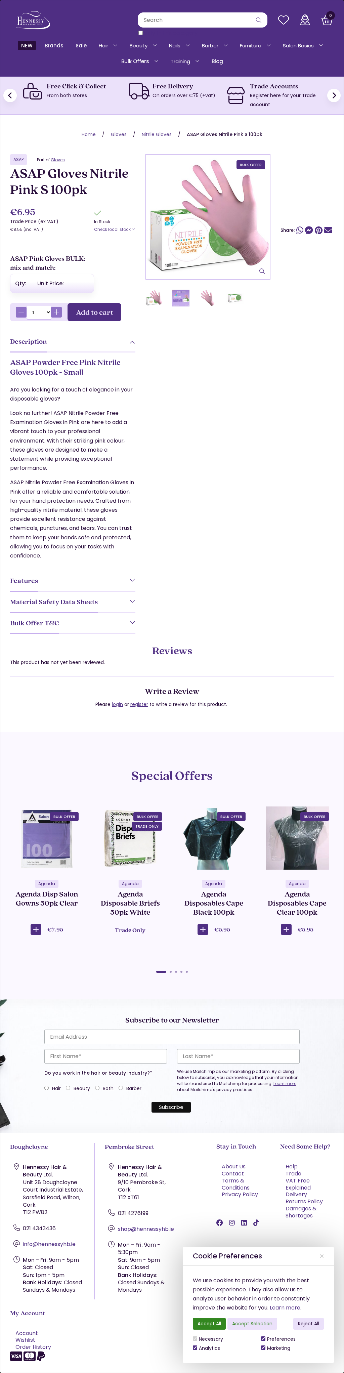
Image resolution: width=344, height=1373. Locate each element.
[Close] (322, 1256)
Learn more (285, 1308)
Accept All (209, 1323)
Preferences (281, 1339)
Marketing (278, 1348)
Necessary (211, 1339)
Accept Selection (252, 1323)
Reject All (308, 1323)
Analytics (209, 1348)
